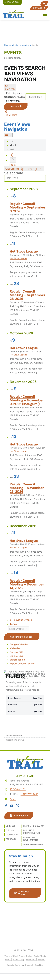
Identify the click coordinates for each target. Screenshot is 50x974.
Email (13, 799)
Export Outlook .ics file (22, 663)
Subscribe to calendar (21, 636)
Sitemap (41, 959)
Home (7, 45)
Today (12, 164)
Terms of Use (10, 956)
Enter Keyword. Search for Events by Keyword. (15, 97)
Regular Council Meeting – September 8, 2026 (27, 207)
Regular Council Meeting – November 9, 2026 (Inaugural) (27, 400)
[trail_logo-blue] (13, 11)
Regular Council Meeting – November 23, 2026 (27, 488)
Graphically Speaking (33, 965)
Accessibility (18, 959)
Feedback (31, 959)
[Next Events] (13, 160)
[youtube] (11, 805)
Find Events (15, 106)
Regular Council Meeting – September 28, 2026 (27, 295)
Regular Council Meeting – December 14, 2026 (27, 584)
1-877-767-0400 (29, 794)
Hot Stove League (24, 251)
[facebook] (6, 805)
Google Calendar (19, 644)
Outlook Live (16, 656)
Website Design (14, 965)
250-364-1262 (18, 789)
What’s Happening (20, 45)
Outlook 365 (16, 652)
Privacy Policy (25, 956)
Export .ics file (17, 659)
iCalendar (15, 648)
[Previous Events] (12, 155)
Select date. (14, 173)
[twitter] (17, 805)
